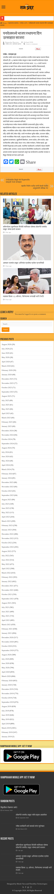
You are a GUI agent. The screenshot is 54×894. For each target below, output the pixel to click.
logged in (28, 314)
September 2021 (8, 599)
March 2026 (6, 366)
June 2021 (5, 612)
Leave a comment (32, 44)
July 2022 (5, 556)
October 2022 (7, 543)
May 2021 (5, 616)
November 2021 (8, 590)
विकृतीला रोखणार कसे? (9, 807)
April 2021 (6, 620)
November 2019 (8, 693)
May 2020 (5, 668)
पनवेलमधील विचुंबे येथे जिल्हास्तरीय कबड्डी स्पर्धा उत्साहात (18, 180)
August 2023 (6, 500)
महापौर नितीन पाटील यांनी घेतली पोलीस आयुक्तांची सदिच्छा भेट (34, 186)
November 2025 (8, 383)
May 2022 (5, 564)
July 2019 (5, 711)
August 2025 (6, 396)
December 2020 (7, 637)
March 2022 (6, 573)
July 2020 (5, 659)
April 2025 (6, 413)
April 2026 (6, 362)
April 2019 (6, 724)
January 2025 (7, 426)
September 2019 (8, 702)
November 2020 (8, 642)
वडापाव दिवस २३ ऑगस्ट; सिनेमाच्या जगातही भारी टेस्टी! (23, 296)
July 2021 (5, 607)
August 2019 (6, 706)
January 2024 (7, 478)
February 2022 (7, 577)
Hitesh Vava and (23, 884)
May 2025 (5, 409)
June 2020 (5, 663)
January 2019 (7, 737)
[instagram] (31, 887)
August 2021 (6, 603)
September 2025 (8, 392)
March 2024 (6, 469)
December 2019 (7, 689)
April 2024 (6, 465)
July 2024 (5, 452)
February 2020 (7, 681)
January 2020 (7, 685)
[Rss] (23, 887)
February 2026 (7, 370)
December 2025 (7, 379)
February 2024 (7, 474)
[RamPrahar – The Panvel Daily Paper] (27, 6)
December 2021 (7, 586)
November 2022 (8, 538)
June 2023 (5, 508)
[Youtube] (28, 887)
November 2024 (8, 435)
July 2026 (5, 349)
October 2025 (7, 387)
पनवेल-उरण (23, 23)
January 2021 (7, 633)
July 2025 (5, 400)
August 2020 (6, 655)
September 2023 (8, 495)
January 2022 (7, 581)
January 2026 (7, 375)
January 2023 (7, 530)
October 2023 (7, 491)
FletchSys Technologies (38, 884)
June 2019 (5, 715)
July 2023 (5, 504)
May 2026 (5, 357)
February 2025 (7, 422)
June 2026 (5, 353)
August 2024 (6, 448)
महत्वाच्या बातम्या (13, 23)
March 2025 (6, 418)
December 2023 (7, 482)
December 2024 (7, 431)
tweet (21, 49)
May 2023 (5, 512)
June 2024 (5, 456)
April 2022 (6, 568)
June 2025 (5, 405)
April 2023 (6, 517)
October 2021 (7, 594)
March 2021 (6, 624)
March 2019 (6, 728)
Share (31, 162)
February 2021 (7, 629)
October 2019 (7, 698)
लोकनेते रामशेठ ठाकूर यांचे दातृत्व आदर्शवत (31, 815)
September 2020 (8, 650)
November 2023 (8, 487)
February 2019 (7, 732)
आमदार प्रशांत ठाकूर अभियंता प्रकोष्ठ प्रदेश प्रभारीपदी (23, 263)
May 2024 (5, 461)
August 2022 (6, 551)
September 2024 (8, 443)
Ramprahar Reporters (12, 42)
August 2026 (6, 344)
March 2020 (6, 676)
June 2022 (5, 560)
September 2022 (8, 547)
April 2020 (6, 672)
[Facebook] (25, 887)
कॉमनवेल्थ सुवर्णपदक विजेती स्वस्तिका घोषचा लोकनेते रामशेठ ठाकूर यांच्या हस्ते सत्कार (32, 846)
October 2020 (7, 646)
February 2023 (7, 525)
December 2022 (7, 534)
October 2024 (7, 439)
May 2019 (5, 719)
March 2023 (6, 521)
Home (4, 23)
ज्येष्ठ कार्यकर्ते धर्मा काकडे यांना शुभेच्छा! (30, 826)
